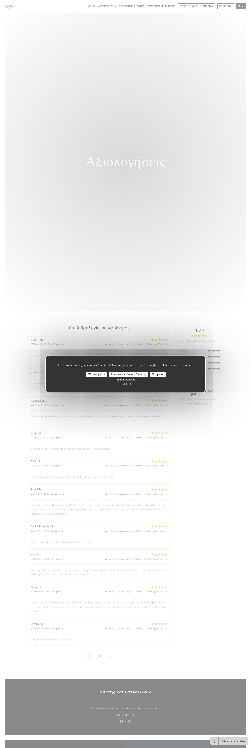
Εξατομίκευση (158, 374)
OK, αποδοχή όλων (96, 374)
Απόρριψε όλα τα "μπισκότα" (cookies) (128, 374)
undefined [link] (126, 384)
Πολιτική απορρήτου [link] (126, 379)
